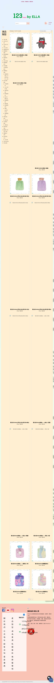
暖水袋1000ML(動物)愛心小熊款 (19, 55)
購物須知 (27, 1)
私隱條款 (12, 648)
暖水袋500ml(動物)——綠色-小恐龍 (41, 422)
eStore (21, 681)
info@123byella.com (30, 632)
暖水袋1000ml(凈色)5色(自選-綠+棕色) (19, 196)
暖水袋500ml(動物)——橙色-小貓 (42, 535)
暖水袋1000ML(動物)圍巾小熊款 (41, 55)
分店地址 (22, 1)
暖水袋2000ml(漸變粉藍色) (19, 591)
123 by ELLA (26, 621)
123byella (25, 625)
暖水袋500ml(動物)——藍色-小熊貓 (19, 535)
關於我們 (4, 622)
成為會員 (12, 635)
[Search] (28, 23)
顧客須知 (31, 1)
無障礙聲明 (12, 662)
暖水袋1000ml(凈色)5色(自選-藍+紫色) (41, 309)
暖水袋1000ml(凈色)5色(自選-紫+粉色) (41, 196)
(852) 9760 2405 (28, 629)
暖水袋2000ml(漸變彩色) (42, 591)
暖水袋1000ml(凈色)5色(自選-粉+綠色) (19, 422)
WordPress (31, 681)
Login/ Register (27, 8)
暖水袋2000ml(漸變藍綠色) (41, 563)
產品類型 (12, 622)
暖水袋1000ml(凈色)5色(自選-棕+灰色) (19, 309)
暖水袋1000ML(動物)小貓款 (41, 168)
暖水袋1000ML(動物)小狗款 (19, 83)
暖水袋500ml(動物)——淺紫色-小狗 (19, 563)
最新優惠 (4, 661)
